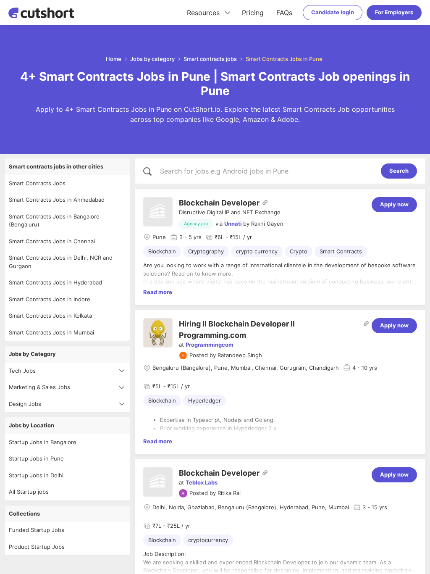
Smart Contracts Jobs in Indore (49, 299)
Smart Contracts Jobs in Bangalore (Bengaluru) (54, 220)
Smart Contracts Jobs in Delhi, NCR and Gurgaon (61, 261)
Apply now (394, 204)
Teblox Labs (202, 482)
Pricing (253, 12)
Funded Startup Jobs (36, 530)
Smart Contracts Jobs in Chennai (52, 241)
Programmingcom (209, 344)
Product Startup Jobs (37, 546)
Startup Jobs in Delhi (36, 475)
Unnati (233, 223)
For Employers (394, 12)
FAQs (284, 12)
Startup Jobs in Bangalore (42, 442)
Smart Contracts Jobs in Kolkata (50, 315)
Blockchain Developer (219, 202)
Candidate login (332, 12)
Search (399, 170)
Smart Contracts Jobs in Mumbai (51, 332)
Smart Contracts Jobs (37, 183)
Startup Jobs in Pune (36, 458)
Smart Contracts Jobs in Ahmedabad (57, 199)
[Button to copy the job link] (265, 202)
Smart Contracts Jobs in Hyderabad (55, 282)
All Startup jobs (29, 491)
